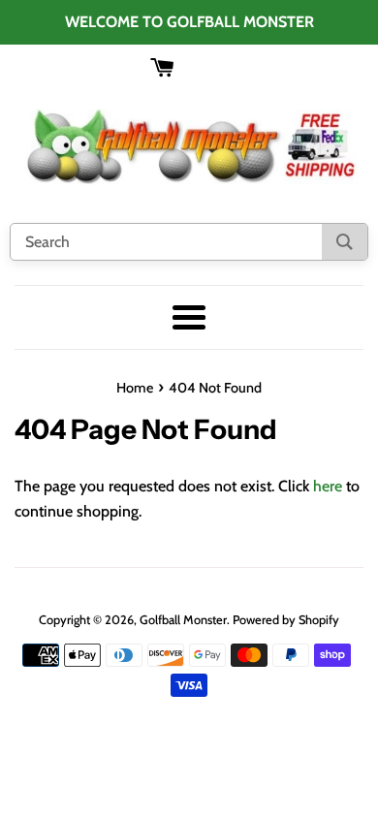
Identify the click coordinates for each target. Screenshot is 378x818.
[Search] (344, 242)
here (327, 486)
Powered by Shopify (286, 620)
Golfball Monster (183, 620)
